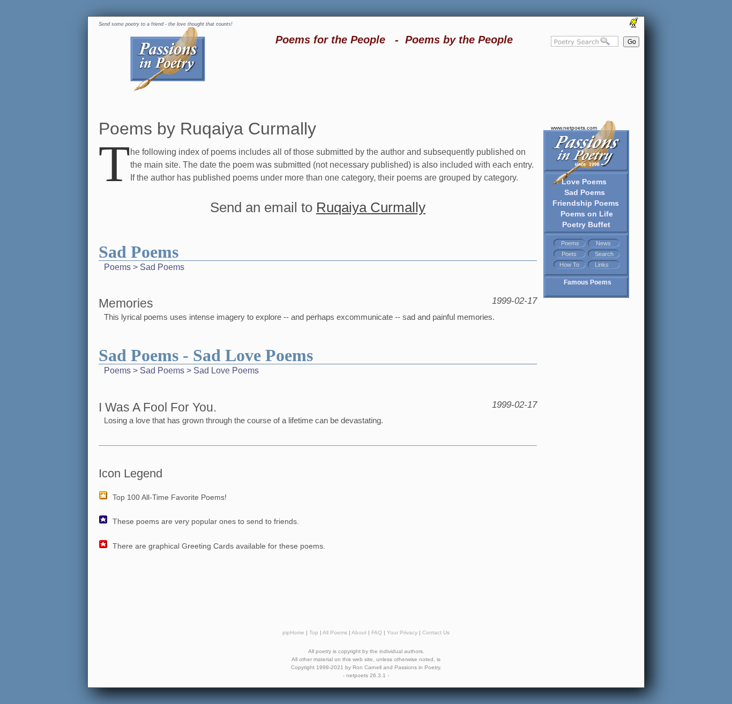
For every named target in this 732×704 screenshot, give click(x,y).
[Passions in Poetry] (167, 89)
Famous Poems (587, 282)
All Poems (335, 632)
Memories (126, 303)
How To (569, 264)
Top (313, 632)
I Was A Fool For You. (157, 407)
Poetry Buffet (586, 224)
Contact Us (436, 632)
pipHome (293, 632)
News (603, 243)
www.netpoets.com (574, 128)
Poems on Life (587, 213)
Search (604, 254)
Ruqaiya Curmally (370, 207)
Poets (569, 254)
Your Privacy (402, 632)
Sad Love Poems (226, 370)
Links (602, 264)
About (359, 632)
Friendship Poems (585, 203)
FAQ (376, 632)
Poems (570, 243)
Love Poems (584, 181)
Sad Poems (584, 192)
